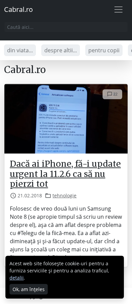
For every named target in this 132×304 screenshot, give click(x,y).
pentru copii (103, 50)
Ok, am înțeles (29, 289)
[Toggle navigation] (118, 9)
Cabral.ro (18, 9)
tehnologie (64, 195)
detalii (16, 277)
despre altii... (60, 50)
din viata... (20, 50)
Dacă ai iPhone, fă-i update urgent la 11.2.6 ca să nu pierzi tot (65, 174)
